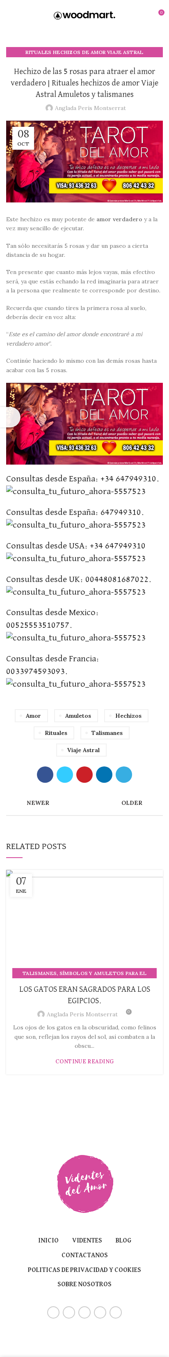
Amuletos (78, 715)
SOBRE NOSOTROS (84, 1284)
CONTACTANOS (85, 1255)
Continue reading (84, 1061)
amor (33, 715)
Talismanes (107, 733)
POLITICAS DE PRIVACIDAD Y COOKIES (84, 1270)
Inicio (48, 1241)
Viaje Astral (83, 750)
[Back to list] (84, 803)
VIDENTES (87, 1241)
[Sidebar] (10, 417)
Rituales (56, 733)
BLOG (123, 1241)
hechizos (128, 715)
